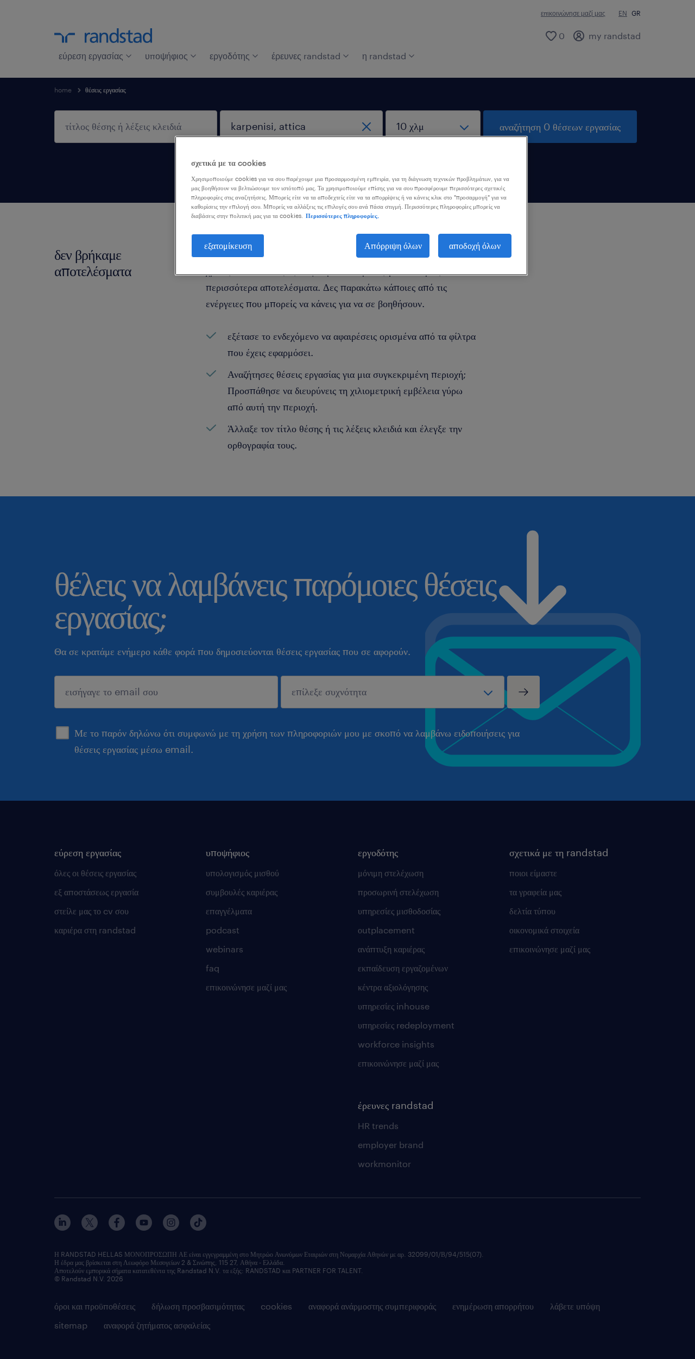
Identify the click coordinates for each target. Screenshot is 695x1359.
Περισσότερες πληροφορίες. (342, 215)
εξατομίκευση (228, 245)
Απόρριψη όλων (393, 245)
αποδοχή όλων (475, 245)
